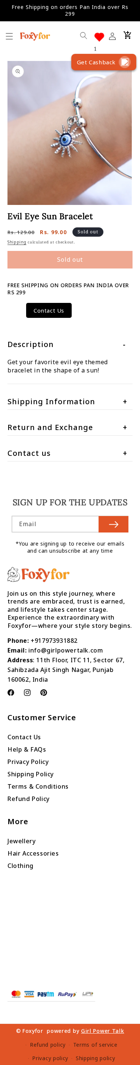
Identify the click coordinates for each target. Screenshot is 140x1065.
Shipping (17, 242)
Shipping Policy (30, 774)
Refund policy (48, 1044)
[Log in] (115, 35)
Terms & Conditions (38, 786)
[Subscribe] (113, 524)
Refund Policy (28, 799)
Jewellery (21, 841)
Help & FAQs (26, 749)
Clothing (20, 866)
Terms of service (95, 1044)
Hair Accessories (33, 853)
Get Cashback (96, 62)
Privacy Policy (28, 762)
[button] (127, 35)
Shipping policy (95, 1058)
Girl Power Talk (102, 1030)
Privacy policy (50, 1058)
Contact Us (49, 310)
